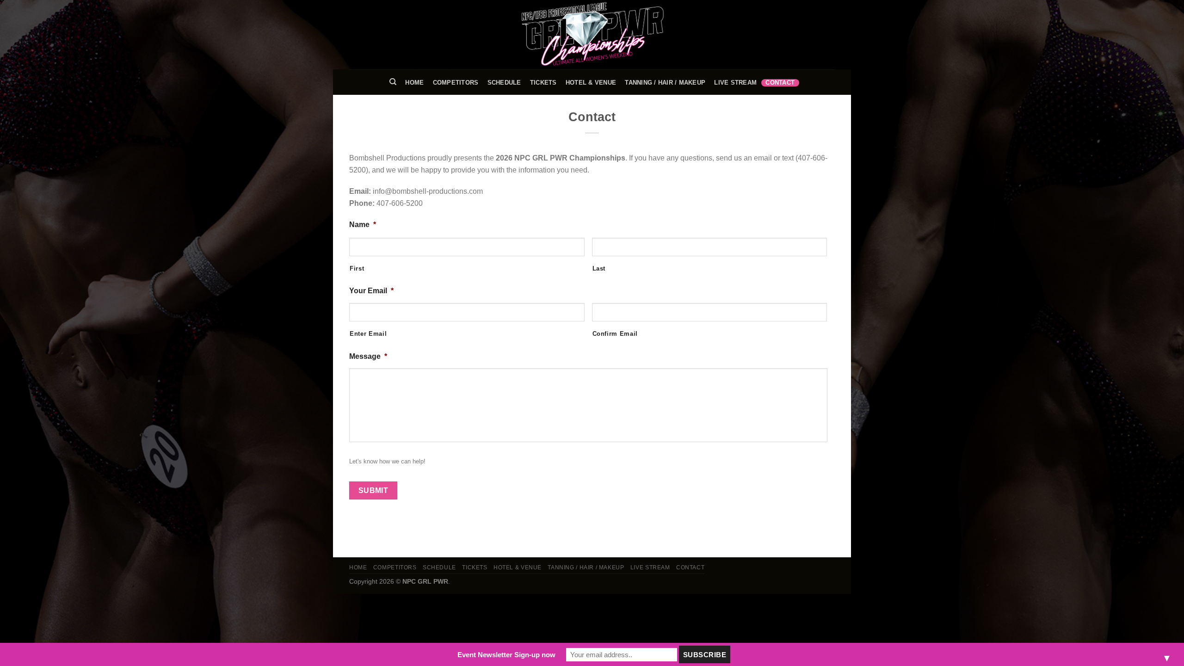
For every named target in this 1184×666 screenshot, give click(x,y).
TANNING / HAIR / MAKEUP (665, 82)
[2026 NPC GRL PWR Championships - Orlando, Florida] (592, 34)
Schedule (504, 82)
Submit (373, 490)
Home (414, 82)
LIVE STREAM (735, 82)
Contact (780, 82)
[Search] (393, 82)
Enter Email (368, 333)
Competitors (456, 82)
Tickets (543, 82)
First (357, 268)
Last (599, 268)
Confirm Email (615, 333)
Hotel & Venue (591, 82)
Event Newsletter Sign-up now (506, 655)
